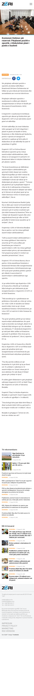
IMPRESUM (7, 623)
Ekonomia (5, 74)
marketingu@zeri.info (8, 601)
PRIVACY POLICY (9, 626)
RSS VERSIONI (8, 631)
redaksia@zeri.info (7, 599)
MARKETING (7, 628)
